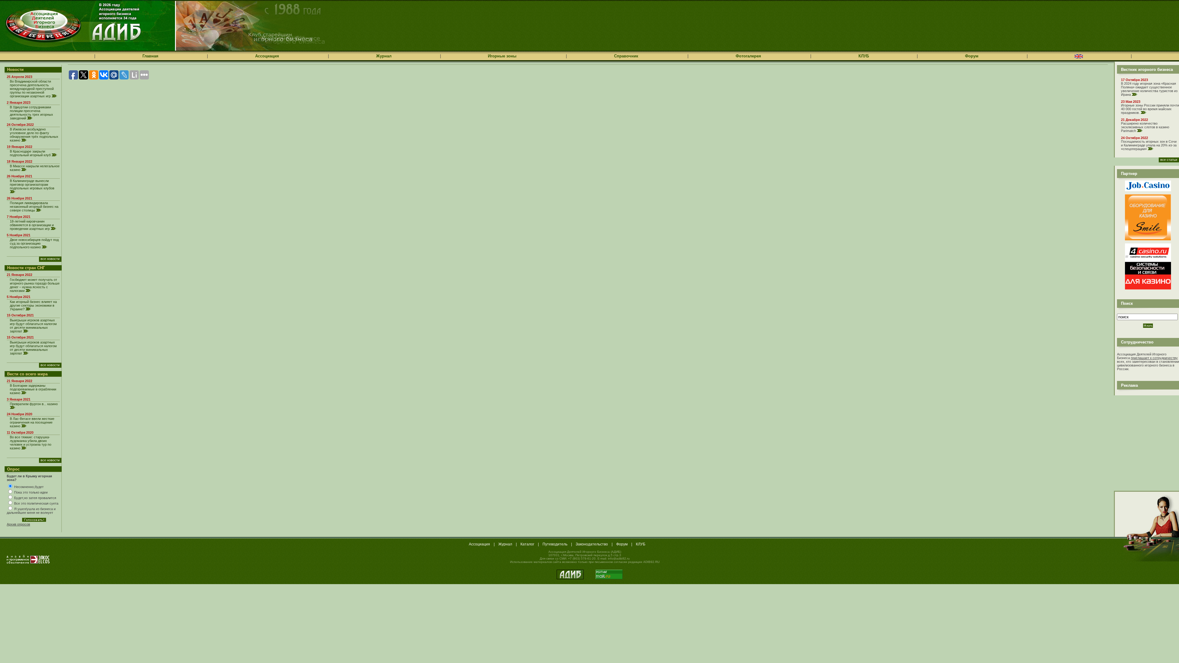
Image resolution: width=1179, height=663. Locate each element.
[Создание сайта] (28, 559)
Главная (150, 56)
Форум (972, 56)
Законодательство (592, 544)
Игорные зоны (502, 56)
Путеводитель (555, 544)
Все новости (50, 259)
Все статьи (1168, 159)
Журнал (383, 56)
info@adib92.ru (619, 558)
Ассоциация (267, 56)
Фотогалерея (748, 56)
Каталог (527, 544)
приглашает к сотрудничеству (1154, 358)
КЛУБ (863, 56)
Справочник (626, 56)
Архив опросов (18, 524)
